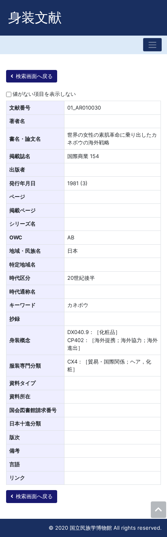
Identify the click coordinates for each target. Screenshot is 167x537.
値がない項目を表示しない (44, 94)
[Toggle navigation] (152, 44)
